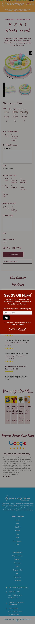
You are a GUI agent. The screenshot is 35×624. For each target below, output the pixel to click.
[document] (17, 312)
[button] (31, 293)
